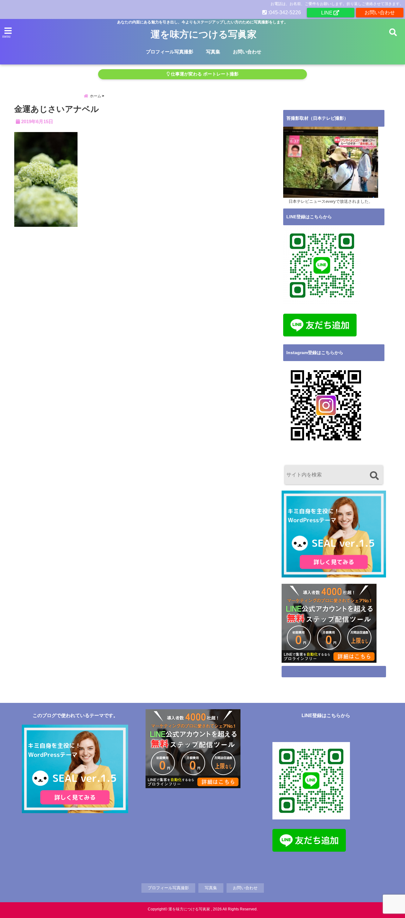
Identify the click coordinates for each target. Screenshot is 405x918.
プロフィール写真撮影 (169, 51)
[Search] (374, 475)
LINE (327, 12)
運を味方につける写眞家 (204, 34)
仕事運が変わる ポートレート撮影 (204, 74)
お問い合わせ (379, 12)
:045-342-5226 (284, 12)
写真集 (213, 51)
